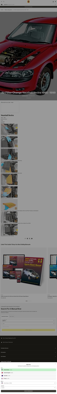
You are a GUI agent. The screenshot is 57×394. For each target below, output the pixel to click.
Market (2, 381)
